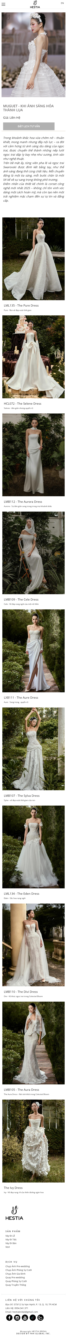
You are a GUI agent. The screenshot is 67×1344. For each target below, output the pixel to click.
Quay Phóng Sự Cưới (16, 1281)
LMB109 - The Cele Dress (21, 599)
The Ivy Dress (13, 1187)
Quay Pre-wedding (15, 1277)
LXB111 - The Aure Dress (21, 697)
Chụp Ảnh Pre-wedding (17, 1266)
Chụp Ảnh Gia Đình (15, 1273)
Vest (7, 1246)
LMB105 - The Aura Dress (21, 1089)
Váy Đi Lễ (10, 1235)
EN (62, 3)
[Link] (9, 1318)
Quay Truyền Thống (15, 1284)
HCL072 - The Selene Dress (22, 403)
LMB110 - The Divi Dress (21, 991)
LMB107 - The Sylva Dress (22, 795)
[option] (33, 54)
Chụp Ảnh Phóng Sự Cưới (18, 1270)
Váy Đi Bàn (11, 1243)
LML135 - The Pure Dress (21, 305)
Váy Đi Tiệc (11, 1239)
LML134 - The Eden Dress (21, 893)
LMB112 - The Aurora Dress (23, 501)
